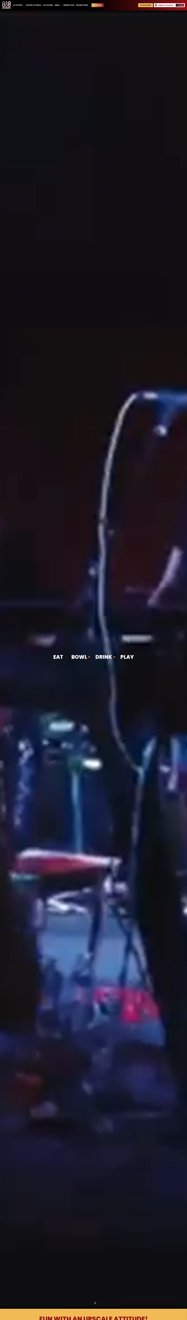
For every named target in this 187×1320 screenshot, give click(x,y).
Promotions (83, 5)
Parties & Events (33, 5)
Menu (58, 5)
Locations (48, 5)
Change (180, 5)
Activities (18, 5)
